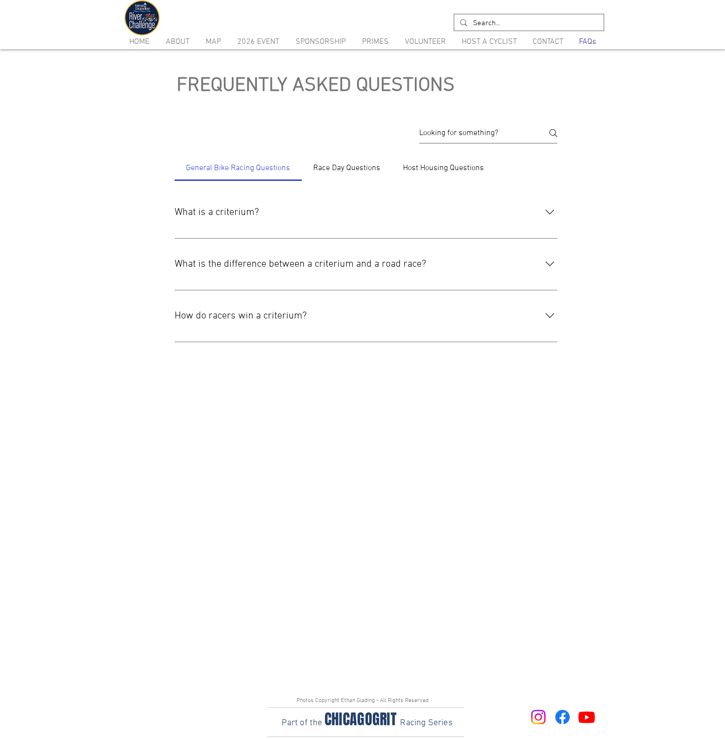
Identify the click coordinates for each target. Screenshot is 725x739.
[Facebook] (562, 717)
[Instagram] (538, 717)
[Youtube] (586, 717)
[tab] (238, 168)
